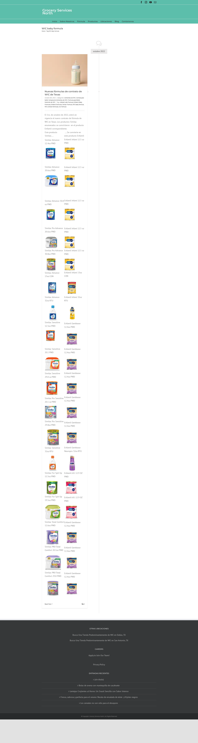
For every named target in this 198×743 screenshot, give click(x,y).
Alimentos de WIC (70, 98)
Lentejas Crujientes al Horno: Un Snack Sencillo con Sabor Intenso (99, 691)
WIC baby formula (78, 105)
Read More (48, 604)
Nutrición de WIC (50, 102)
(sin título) (99, 679)
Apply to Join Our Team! (99, 655)
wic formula (62, 107)
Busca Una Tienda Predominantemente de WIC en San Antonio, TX (99, 640)
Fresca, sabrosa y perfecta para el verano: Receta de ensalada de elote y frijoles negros (99, 697)
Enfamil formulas (56, 105)
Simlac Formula (67, 105)
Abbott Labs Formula (66, 102)
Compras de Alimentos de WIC (57, 100)
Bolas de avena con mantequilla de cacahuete (99, 685)
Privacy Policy (99, 664)
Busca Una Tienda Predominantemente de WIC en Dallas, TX (99, 634)
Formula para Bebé (74, 100)
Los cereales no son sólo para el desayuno (99, 703)
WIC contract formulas (51, 107)
